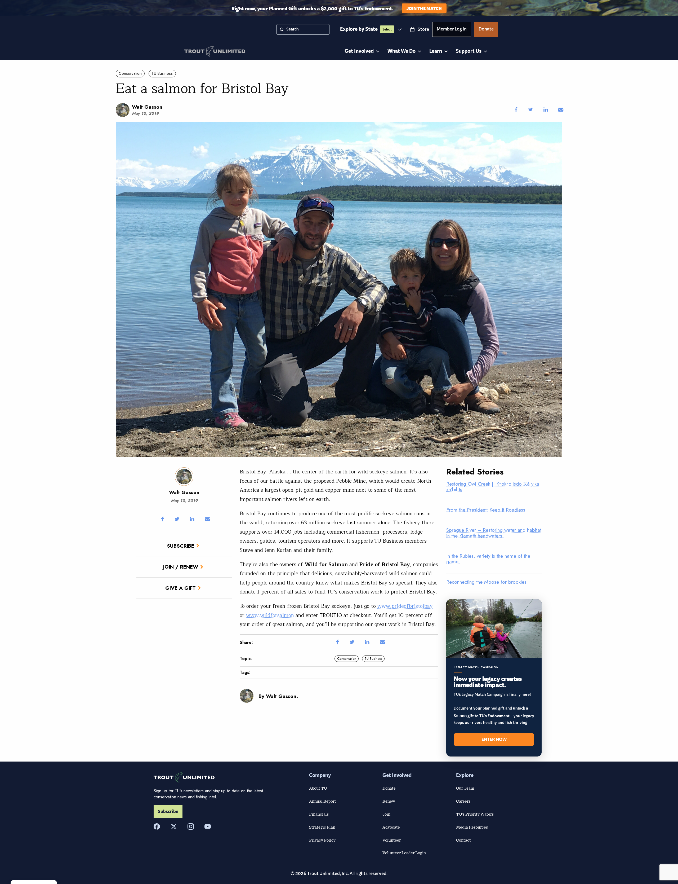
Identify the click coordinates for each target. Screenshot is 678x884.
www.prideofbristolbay (405, 606)
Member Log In (452, 29)
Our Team (465, 788)
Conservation (130, 73)
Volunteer (391, 840)
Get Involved (359, 51)
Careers (463, 801)
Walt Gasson (147, 107)
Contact (463, 840)
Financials (319, 814)
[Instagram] (191, 826)
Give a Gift (180, 588)
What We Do (401, 51)
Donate (486, 29)
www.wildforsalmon (270, 615)
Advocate (391, 827)
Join (386, 814)
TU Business (162, 73)
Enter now (494, 740)
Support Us (468, 51)
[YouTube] (207, 826)
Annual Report (322, 801)
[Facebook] (157, 826)
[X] (174, 826)
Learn (435, 51)
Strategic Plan (322, 827)
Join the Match (424, 8)
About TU (318, 788)
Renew (388, 801)
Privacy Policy (322, 840)
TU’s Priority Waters (475, 814)
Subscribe (180, 545)
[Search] (282, 29)
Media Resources (472, 827)
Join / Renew (180, 566)
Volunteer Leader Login (404, 853)
